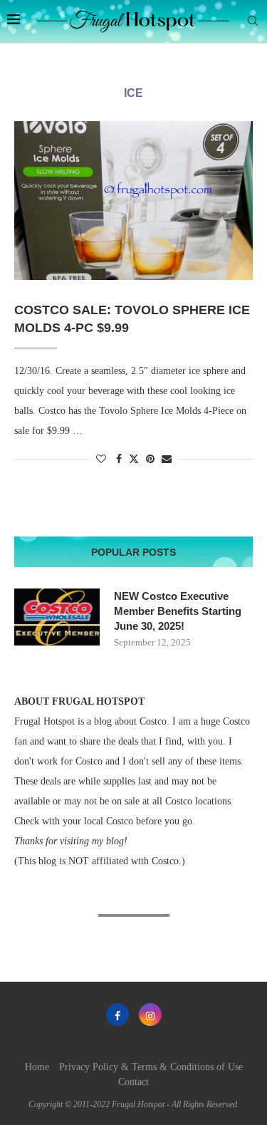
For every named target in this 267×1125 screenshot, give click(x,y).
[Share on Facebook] (119, 459)
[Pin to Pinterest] (150, 459)
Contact (133, 1082)
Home (37, 1067)
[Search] (253, 21)
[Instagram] (150, 1014)
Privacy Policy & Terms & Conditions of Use (151, 1067)
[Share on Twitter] (134, 458)
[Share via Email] (167, 459)
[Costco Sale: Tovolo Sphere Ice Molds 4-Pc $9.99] (133, 200)
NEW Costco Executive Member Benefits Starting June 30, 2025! (177, 611)
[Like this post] (101, 459)
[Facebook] (117, 1014)
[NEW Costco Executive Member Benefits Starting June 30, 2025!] (57, 617)
